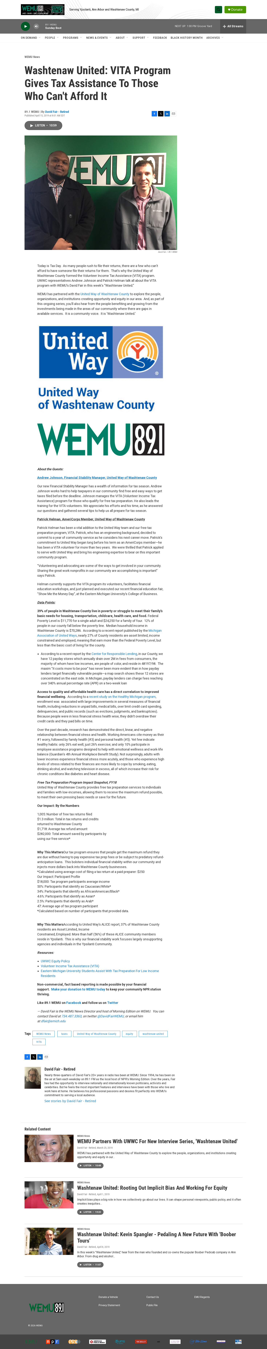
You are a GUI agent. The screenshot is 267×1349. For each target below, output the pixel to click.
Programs (70, 37)
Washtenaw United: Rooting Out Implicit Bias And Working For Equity (152, 1188)
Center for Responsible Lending (114, 654)
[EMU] (31, 1342)
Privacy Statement (109, 1305)
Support (139, 37)
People (50, 37)
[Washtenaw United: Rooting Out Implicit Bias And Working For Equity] (49, 1194)
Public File (152, 1305)
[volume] (36, 26)
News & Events (97, 37)
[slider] (42, 26)
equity (129, 1033)
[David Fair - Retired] (33, 1078)
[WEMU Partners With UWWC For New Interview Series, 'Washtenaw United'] (49, 1148)
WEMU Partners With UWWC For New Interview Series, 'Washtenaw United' (157, 1141)
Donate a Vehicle (108, 1297)
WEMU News (32, 57)
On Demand (29, 37)
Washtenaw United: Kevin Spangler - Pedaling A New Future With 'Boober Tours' (156, 1237)
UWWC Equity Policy (55, 961)
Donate (236, 9)
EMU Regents (202, 1297)
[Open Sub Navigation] (39, 37)
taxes (64, 1033)
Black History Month (187, 37)
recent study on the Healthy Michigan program (122, 697)
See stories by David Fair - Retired (70, 1101)
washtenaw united (153, 1033)
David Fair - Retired (57, 112)
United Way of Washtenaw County (105, 294)
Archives (213, 37)
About (120, 37)
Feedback (160, 37)
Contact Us (152, 1297)
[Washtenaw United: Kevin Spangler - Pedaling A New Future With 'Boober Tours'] (49, 1241)
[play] (25, 26)
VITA (39, 1041)
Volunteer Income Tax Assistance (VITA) (70, 966)
